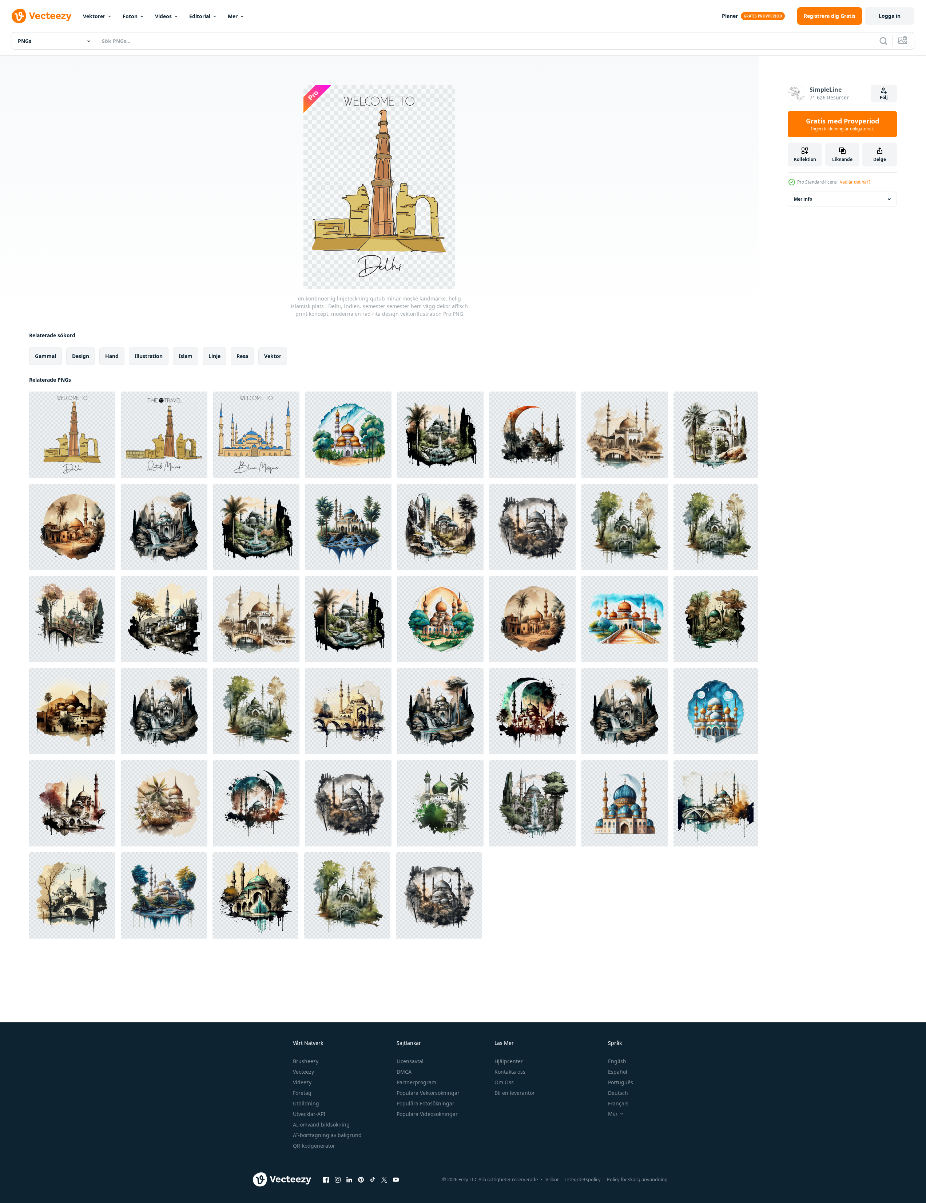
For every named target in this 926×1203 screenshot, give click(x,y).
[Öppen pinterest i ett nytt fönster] (361, 1179)
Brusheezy (305, 1061)
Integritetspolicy (583, 1179)
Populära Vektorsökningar (428, 1092)
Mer (233, 16)
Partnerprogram (416, 1082)
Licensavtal (410, 1061)
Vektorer (94, 16)
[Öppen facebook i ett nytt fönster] (326, 1179)
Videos (163, 16)
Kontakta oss (509, 1071)
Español (617, 1071)
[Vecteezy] (41, 16)
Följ (884, 97)
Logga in (890, 15)
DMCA (404, 1071)
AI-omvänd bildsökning (321, 1124)
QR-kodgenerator (314, 1145)
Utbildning (306, 1103)
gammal (45, 356)
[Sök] (883, 40)
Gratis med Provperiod (842, 124)
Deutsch (618, 1092)
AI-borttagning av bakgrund (327, 1135)
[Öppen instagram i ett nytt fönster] (338, 1179)
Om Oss (504, 1082)
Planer (730, 15)
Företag (302, 1092)
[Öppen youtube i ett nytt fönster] (396, 1179)
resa (242, 356)
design (80, 356)
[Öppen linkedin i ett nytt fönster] (349, 1179)
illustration (149, 356)
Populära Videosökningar (427, 1113)
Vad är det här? (855, 182)
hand (112, 356)
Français (618, 1103)
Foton (130, 16)
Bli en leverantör (514, 1092)
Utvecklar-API (309, 1113)
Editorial (199, 16)
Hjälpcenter (508, 1061)
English (617, 1061)
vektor (272, 356)
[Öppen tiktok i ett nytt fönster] (372, 1179)
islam (185, 356)
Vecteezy (303, 1071)
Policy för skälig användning (637, 1179)
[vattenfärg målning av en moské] (348, 435)
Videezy (302, 1082)
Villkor (552, 1179)
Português (620, 1082)
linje (214, 356)
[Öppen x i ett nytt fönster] (384, 1179)
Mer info (803, 199)
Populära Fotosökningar (425, 1103)
